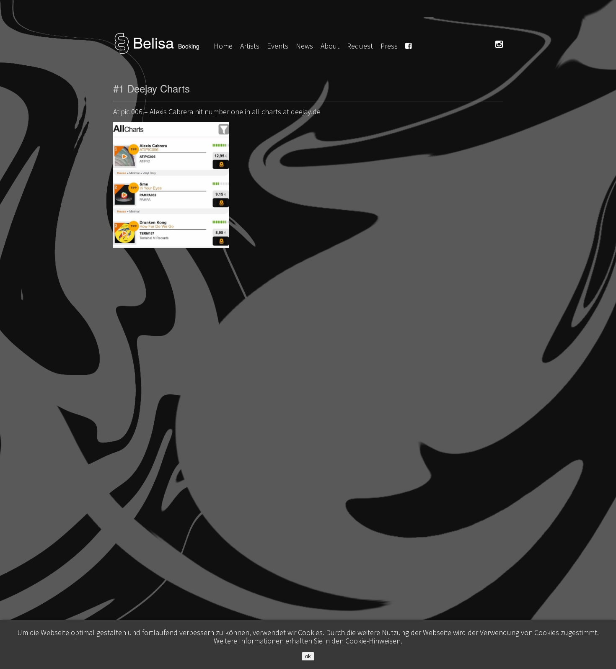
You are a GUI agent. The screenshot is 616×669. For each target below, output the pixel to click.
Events (277, 46)
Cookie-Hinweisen (373, 641)
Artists (249, 46)
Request (360, 46)
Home (223, 46)
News (304, 46)
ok (308, 656)
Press (389, 46)
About (330, 46)
